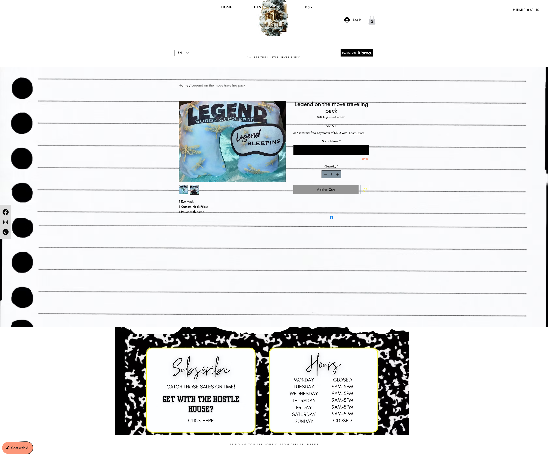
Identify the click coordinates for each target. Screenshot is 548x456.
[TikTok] (6, 232)
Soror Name (331, 145)
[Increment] (338, 178)
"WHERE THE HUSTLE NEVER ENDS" (274, 57)
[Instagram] (6, 222)
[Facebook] (6, 212)
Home (183, 85)
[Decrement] (325, 178)
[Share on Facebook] (331, 221)
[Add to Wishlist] (364, 193)
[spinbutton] (331, 178)
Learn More (325, 137)
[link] (372, 20)
